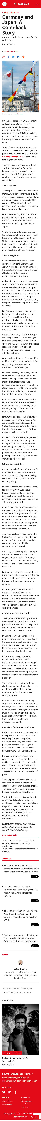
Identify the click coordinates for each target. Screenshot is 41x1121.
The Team (25, 1107)
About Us (5, 1098)
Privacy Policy (7, 1101)
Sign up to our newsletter (26, 1102)
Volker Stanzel (11, 51)
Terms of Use (7, 1105)
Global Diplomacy (10, 12)
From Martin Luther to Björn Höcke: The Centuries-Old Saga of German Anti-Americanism (19, 843)
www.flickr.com (18, 114)
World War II (27, 992)
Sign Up (34, 1117)
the (21, 4)
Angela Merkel (7, 988)
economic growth (27, 988)
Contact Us (25, 1098)
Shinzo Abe (18, 992)
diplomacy (17, 988)
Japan (11, 992)
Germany (5, 992)
